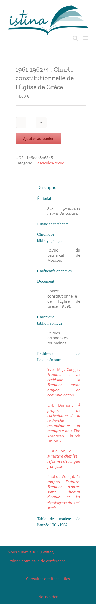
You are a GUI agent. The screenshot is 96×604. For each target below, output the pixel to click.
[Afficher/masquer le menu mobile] (85, 38)
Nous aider (48, 596)
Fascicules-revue (49, 162)
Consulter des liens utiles (48, 578)
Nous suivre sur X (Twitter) (31, 551)
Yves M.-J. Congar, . (63, 382)
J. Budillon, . (63, 458)
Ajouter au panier (38, 138)
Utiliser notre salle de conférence (37, 560)
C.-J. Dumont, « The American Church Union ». (63, 423)
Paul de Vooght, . (63, 492)
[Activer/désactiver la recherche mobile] (75, 38)
